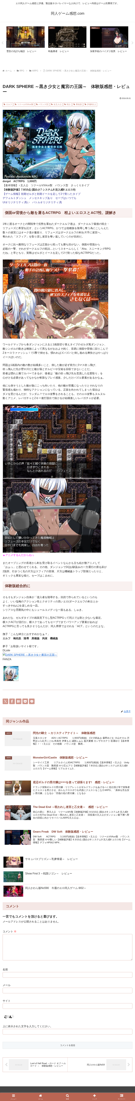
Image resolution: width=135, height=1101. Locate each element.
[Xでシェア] (5, 701)
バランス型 (43, 104)
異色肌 (79, 104)
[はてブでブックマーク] (18, 701)
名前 (5, 969)
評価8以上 (91, 104)
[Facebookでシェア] (12, 701)
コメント (9, 931)
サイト (7, 1000)
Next (132, 43)
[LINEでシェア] (32, 701)
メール (7, 985)
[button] (125, 818)
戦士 (69, 104)
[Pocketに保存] (25, 701)
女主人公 (57, 104)
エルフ (9, 104)
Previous (2, 43)
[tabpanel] (25, 42)
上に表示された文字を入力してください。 (28, 1026)
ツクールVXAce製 (25, 104)
